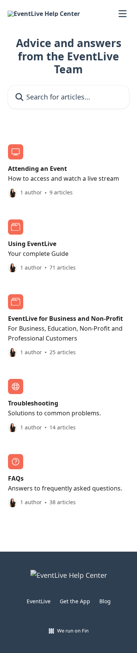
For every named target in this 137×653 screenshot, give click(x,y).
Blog (105, 601)
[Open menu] (122, 13)
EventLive (39, 601)
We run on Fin (73, 630)
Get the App (75, 601)
